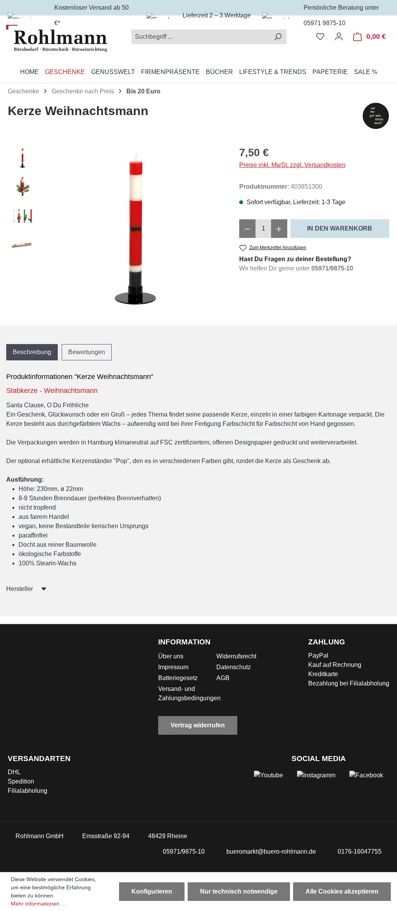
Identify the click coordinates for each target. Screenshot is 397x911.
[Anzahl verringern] (247, 228)
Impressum (173, 667)
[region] (115, 228)
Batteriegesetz (178, 678)
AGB (223, 678)
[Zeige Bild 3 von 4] (140, 304)
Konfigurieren (151, 891)
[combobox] (200, 36)
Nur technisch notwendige (239, 891)
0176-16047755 (359, 851)
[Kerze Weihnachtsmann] (134, 228)
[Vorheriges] (56, 228)
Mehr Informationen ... (38, 904)
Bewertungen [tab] (86, 352)
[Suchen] (278, 36)
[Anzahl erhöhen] (279, 228)
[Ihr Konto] (339, 36)
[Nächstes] (212, 228)
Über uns (170, 656)
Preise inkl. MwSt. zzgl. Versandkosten (292, 165)
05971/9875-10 (332, 268)
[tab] (32, 352)
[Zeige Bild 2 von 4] (128, 304)
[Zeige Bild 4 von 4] (151, 304)
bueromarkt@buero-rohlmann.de (271, 851)
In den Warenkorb (339, 228)
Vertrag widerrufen (198, 725)
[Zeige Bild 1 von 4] (117, 304)
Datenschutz (233, 667)
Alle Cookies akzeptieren (342, 891)
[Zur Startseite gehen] (56, 38)
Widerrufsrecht (236, 656)
